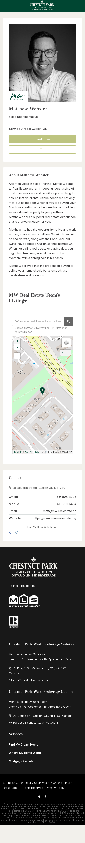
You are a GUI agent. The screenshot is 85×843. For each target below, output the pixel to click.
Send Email (42, 139)
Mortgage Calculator (23, 761)
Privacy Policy (55, 787)
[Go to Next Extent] (68, 353)
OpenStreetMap (32, 452)
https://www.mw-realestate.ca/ (55, 518)
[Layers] (66, 342)
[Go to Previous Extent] (62, 353)
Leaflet (17, 452)
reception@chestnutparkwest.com (35, 722)
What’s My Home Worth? (25, 752)
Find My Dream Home (23, 744)
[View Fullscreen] (17, 356)
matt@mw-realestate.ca (59, 511)
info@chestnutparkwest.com (31, 680)
